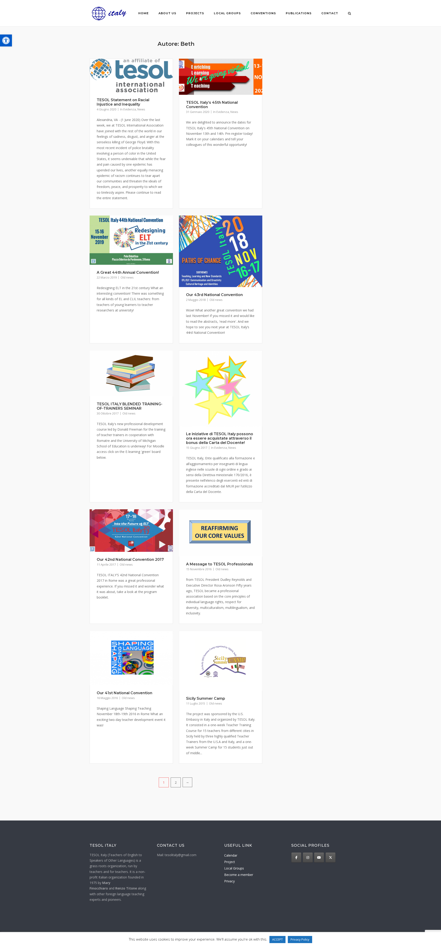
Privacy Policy (300, 939)
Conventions (263, 13)
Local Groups (234, 868)
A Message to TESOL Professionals (219, 564)
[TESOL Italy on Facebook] (296, 857)
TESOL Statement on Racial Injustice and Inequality (123, 102)
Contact (329, 13)
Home (143, 13)
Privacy (229, 881)
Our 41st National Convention (124, 693)
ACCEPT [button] (277, 939)
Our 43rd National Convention (214, 295)
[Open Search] (349, 14)
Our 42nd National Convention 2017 (130, 559)
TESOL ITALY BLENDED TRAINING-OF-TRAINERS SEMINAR (129, 406)
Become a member (238, 874)
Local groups (227, 13)
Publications (298, 13)
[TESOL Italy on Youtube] (319, 857)
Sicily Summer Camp (205, 698)
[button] (6, 40)
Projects (195, 13)
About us (167, 13)
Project (229, 862)
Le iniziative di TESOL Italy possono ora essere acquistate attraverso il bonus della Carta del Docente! (219, 438)
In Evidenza (128, 109)
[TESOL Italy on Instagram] (308, 857)
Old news (127, 277)
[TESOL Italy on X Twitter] (330, 857)
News (141, 109)
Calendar (230, 855)
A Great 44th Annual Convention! (128, 272)
